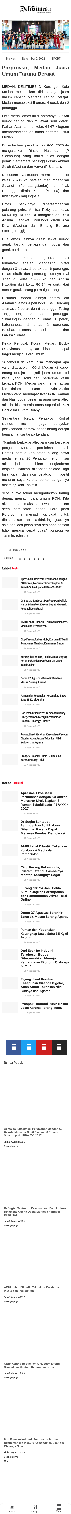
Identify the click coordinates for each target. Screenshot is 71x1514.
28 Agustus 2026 (31, 648)
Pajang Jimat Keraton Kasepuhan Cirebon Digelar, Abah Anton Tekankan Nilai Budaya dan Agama (44, 738)
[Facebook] (13, 1047)
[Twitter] (28, 1047)
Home (12, 1511)
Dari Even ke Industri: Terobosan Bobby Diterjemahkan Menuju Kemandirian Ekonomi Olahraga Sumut (43, 717)
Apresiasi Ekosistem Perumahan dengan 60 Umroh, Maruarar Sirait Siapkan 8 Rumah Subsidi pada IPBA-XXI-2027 (44, 583)
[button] (20, 560)
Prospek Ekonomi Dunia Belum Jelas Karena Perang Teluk (44, 1006)
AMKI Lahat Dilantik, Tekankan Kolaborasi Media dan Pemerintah (44, 850)
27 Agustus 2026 (31, 765)
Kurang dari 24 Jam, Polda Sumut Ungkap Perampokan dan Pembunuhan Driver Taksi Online (44, 661)
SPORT (56, 58)
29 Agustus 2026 (31, 592)
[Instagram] (59, 1047)
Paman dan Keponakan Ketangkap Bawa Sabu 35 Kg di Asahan (44, 933)
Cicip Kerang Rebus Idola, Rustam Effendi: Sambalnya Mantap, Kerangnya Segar (42, 871)
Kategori (35, 1511)
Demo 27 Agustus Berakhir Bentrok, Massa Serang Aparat (44, 915)
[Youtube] (44, 1047)
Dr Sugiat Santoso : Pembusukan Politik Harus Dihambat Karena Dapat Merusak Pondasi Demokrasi (44, 604)
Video (59, 1511)
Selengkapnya (11, 1146)
